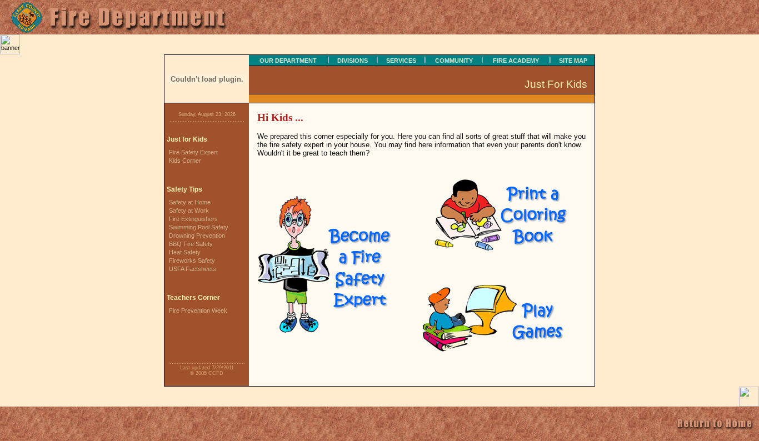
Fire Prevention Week (198, 310)
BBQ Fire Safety (191, 243)
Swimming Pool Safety (198, 227)
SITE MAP (573, 60)
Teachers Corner (193, 298)
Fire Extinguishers (193, 219)
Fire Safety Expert (193, 152)
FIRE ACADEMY (516, 60)
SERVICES (401, 60)
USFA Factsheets (192, 268)
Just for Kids (187, 139)
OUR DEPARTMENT (288, 60)
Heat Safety (185, 252)
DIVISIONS (352, 60)
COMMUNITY (454, 60)
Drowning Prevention (197, 235)
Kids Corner (185, 160)
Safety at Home (190, 202)
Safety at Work (189, 210)
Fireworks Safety (192, 260)
